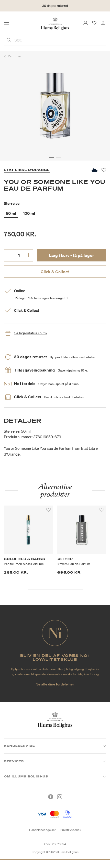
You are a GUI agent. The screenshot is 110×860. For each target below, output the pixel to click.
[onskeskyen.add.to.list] (94, 170)
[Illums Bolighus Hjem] (55, 23)
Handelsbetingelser (42, 830)
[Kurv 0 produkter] (103, 22)
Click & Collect (55, 271)
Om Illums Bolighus (26, 776)
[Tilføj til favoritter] (48, 510)
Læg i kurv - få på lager (71, 255)
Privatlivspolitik (70, 830)
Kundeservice (19, 746)
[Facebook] (50, 796)
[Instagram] (59, 796)
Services (14, 761)
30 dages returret (55, 6)
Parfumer (14, 56)
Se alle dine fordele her (55, 684)
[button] (51, 158)
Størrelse (11, 203)
